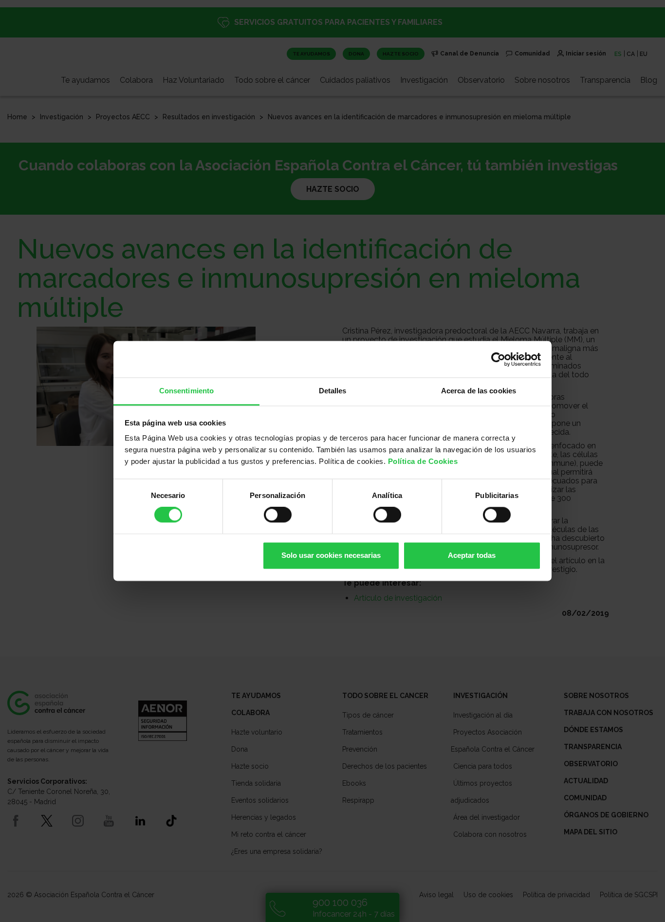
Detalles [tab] (333, 391)
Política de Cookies (423, 461)
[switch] (278, 515)
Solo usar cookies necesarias (331, 555)
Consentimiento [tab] (186, 391)
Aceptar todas (472, 555)
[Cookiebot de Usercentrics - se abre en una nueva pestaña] (498, 359)
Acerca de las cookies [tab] (478, 391)
